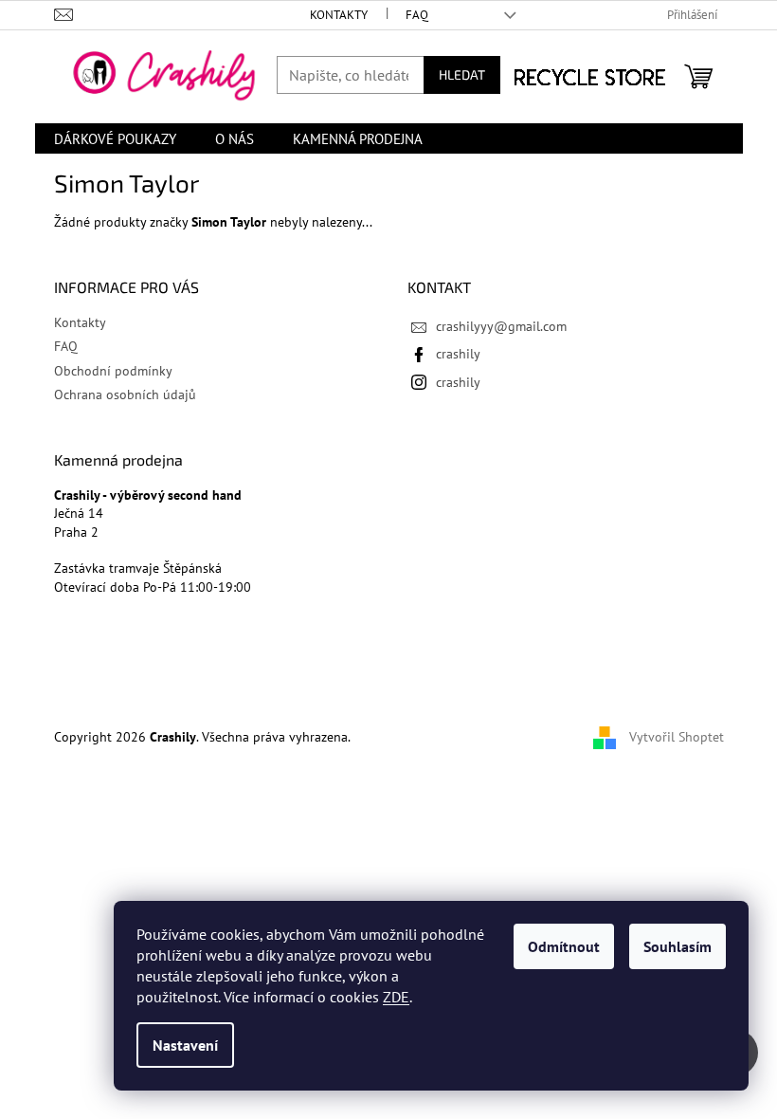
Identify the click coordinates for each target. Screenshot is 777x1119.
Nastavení (185, 1045)
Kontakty (339, 15)
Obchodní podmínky (113, 370)
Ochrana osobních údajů (125, 394)
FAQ (417, 15)
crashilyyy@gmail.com (501, 326)
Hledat (462, 74)
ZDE (396, 996)
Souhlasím (677, 946)
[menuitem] (115, 138)
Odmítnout (564, 946)
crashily (458, 353)
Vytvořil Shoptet (676, 736)
